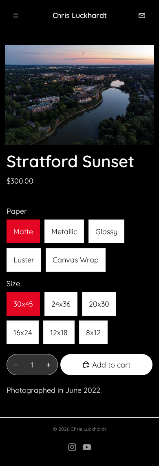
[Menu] (16, 15)
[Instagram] (72, 447)
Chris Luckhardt (88, 429)
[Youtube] (87, 447)
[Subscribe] (141, 15)
